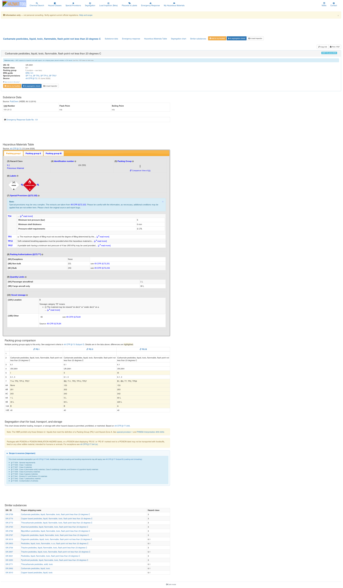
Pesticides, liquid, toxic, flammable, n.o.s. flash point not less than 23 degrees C (54, 543)
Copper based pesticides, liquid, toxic (37, 572)
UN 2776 (9, 518)
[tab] (13, 153)
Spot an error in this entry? (12, 82)
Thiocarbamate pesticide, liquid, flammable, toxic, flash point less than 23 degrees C (56, 522)
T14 (9, 216)
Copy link (323, 47)
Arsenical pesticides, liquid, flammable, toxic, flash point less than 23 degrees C (54, 526)
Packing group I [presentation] (13, 153)
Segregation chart (178, 38)
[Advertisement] (68, 27)
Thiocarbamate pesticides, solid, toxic (37, 564)
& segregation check (237, 38)
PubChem (14, 101)
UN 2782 (9, 531)
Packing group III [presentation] (53, 153)
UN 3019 (9, 539)
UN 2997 (9, 551)
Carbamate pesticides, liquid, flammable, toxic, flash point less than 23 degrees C (55, 514)
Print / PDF (335, 47)
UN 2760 (9, 526)
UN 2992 (9, 568)
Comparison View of (141, 171)
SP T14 (29, 75)
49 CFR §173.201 (102, 263)
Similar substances (198, 38)
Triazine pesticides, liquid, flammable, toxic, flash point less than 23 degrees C (54, 547)
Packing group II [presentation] (33, 153)
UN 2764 (9, 547)
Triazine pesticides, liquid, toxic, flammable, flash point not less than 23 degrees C (55, 551)
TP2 (10, 236)
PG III (144, 349)
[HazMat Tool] (14, 3)
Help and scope (85, 15)
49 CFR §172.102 (78, 204)
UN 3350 (9, 560)
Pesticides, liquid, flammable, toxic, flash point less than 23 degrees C (50, 555)
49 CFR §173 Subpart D (74, 344)
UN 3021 (9, 555)
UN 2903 (9, 543)
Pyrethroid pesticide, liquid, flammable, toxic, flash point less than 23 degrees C (54, 560)
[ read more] (26, 216)
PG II (90, 349)
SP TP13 (44, 75)
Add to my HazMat (218, 38)
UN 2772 (9, 522)
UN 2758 (9, 514)
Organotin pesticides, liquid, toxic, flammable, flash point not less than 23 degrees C (56, 539)
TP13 (10, 241)
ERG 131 (29, 73)
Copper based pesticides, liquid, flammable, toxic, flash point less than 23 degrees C (56, 518)
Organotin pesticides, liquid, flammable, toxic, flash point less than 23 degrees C (55, 535)
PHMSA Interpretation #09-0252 (150, 432)
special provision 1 (125, 432)
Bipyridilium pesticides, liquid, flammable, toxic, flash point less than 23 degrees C (55, 531)
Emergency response (131, 38)
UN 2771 (9, 564)
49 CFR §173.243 (102, 268)
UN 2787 (9, 535)
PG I (37, 349)
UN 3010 (9, 572)
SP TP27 (53, 75)
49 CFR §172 (31, 78)
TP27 (10, 245)
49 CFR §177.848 (122, 425)
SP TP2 (36, 75)
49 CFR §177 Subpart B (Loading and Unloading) (124, 459)
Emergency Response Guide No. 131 (22, 119)
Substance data (111, 38)
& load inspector (256, 38)
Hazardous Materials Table (155, 38)
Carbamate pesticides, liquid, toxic (35, 568)
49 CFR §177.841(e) (89, 444)
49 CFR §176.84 (73, 317)
